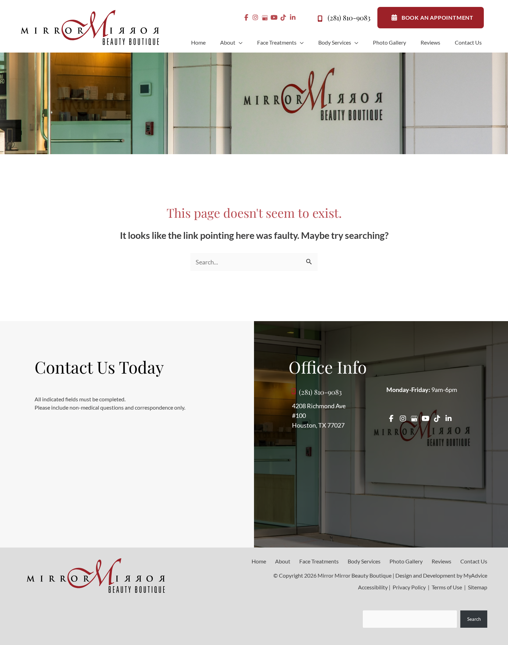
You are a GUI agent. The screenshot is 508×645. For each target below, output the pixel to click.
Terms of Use (447, 587)
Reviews (441, 561)
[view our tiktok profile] (283, 17)
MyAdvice (475, 575)
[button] (239, 42)
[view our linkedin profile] (293, 17)
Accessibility (373, 587)
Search (474, 619)
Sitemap (477, 587)
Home (259, 561)
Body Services (364, 561)
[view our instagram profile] (255, 17)
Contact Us (473, 561)
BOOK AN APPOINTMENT (437, 17)
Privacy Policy (409, 587)
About (282, 561)
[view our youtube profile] (274, 17)
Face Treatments (319, 561)
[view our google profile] (265, 17)
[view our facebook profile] (246, 17)
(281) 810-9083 (349, 17)
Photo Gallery (406, 561)
